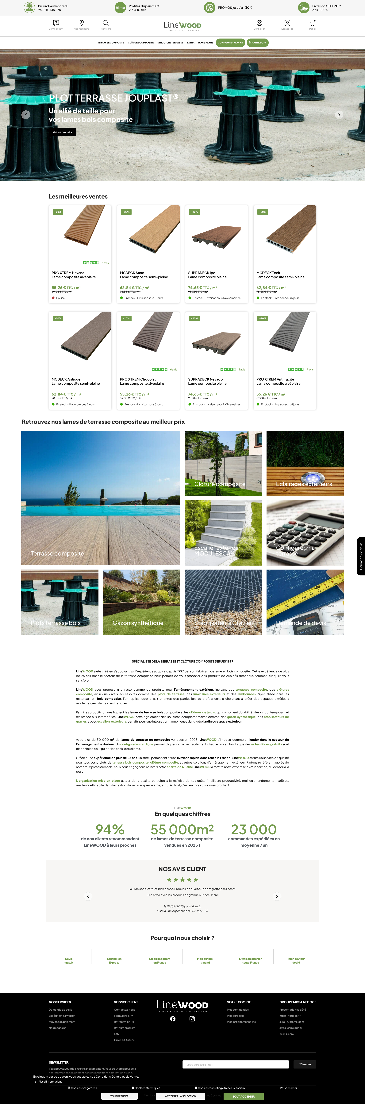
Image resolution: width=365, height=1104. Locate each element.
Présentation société (292, 1009)
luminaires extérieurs (209, 694)
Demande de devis (60, 1009)
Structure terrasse (170, 42)
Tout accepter (244, 1096)
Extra (190, 42)
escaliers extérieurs (111, 721)
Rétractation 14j (124, 1021)
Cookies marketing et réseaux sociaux (221, 1088)
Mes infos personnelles (241, 1021)
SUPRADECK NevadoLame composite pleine (207, 381)
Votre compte (239, 1002)
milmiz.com (286, 1033)
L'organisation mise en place (98, 780)
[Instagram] (192, 1018)
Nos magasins (57, 1027)
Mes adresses (235, 1015)
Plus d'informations (50, 1081)
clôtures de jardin (202, 712)
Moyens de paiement (62, 1021)
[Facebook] (172, 1018)
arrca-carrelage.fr (290, 1027)
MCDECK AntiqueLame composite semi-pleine (76, 381)
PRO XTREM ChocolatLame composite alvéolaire (142, 381)
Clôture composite (141, 42)
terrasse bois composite (130, 762)
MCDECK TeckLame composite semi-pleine (280, 275)
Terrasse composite (111, 42)
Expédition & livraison (62, 1015)
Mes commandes (238, 1009)
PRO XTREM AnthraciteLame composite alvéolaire (278, 381)
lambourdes (247, 694)
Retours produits (124, 1027)
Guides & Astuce (124, 1040)
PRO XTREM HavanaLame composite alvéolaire (74, 275)
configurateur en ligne (136, 744)
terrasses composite (251, 689)
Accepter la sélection (180, 1096)
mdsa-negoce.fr (290, 1015)
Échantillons (258, 42)
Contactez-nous (124, 1009)
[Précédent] (25, 115)
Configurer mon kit (230, 42)
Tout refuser (119, 1096)
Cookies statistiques (147, 1088)
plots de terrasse (171, 694)
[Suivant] (339, 115)
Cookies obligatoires (84, 1088)
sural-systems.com (291, 1021)
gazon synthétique (241, 717)
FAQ (116, 1033)
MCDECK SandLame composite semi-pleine (144, 275)
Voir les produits (62, 127)
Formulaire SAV (123, 1015)
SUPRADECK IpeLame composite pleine (207, 275)
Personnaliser (288, 1088)
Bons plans (205, 42)
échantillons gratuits (266, 744)
